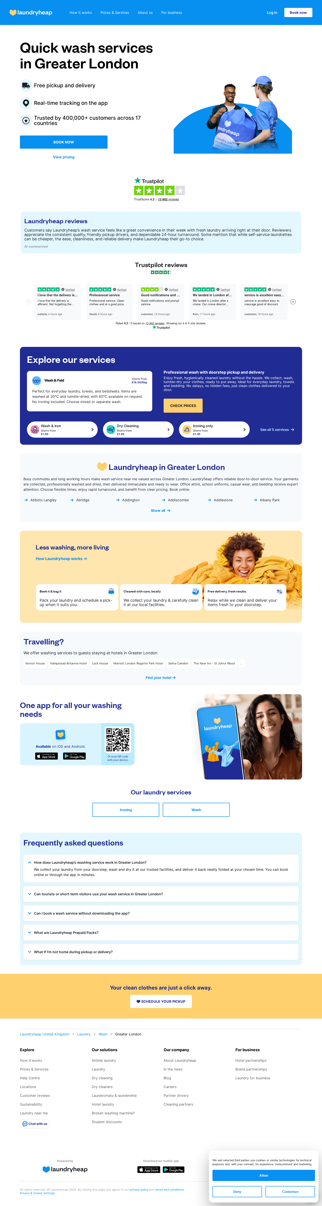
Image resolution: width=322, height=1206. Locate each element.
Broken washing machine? (113, 1113)
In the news (173, 1069)
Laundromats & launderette (114, 1095)
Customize (290, 1192)
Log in (272, 12)
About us (145, 12)
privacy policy (139, 1189)
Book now (298, 12)
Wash (196, 810)
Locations (28, 1087)
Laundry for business (252, 1078)
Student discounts (107, 1122)
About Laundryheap (180, 1060)
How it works (81, 12)
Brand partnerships (251, 1069)
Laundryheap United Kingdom (44, 1034)
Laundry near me (34, 1113)
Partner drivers (176, 1095)
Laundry (84, 1034)
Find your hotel (158, 678)
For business (171, 12)
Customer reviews (35, 1095)
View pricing (63, 157)
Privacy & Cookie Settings (37, 1193)
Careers (170, 1087)
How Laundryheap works (59, 558)
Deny (237, 1192)
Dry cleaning (102, 1078)
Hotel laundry (103, 1104)
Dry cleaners (102, 1087)
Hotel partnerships (250, 1060)
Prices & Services (115, 12)
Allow (263, 1175)
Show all (158, 510)
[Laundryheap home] (31, 12)
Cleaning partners (178, 1104)
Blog (167, 1078)
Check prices (183, 405)
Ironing (126, 810)
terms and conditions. (170, 1189)
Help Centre (30, 1078)
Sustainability (31, 1104)
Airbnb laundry (104, 1060)
